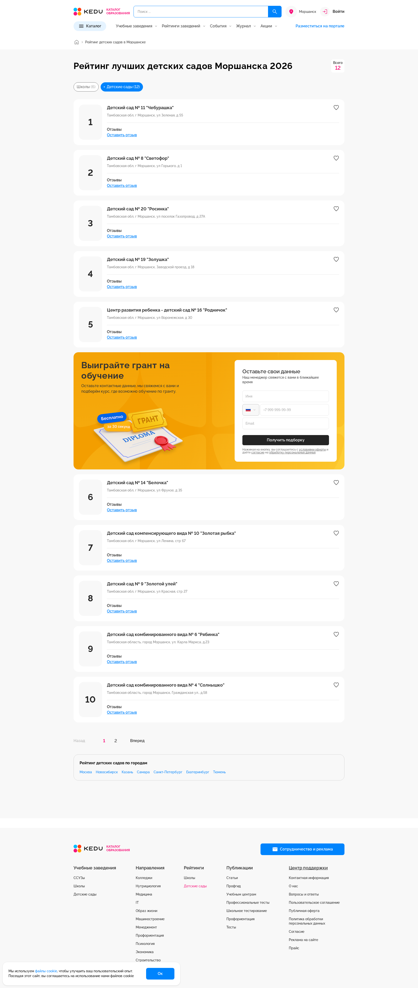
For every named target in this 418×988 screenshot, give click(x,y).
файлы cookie (46, 971)
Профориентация (150, 935)
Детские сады (85, 894)
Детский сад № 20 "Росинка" (138, 208)
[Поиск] (275, 11)
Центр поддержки (308, 867)
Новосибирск (107, 772)
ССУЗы (79, 878)
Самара (143, 772)
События (218, 26)
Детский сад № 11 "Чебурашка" (140, 107)
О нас (293, 886)
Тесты (231, 927)
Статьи (232, 878)
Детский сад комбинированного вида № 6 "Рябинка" (163, 634)
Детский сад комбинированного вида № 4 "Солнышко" (165, 685)
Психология (145, 944)
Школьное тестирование (246, 911)
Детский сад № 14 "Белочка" (137, 482)
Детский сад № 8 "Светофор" (138, 158)
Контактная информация (309, 878)
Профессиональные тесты (247, 902)
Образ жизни (146, 911)
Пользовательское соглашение (314, 902)
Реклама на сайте (303, 940)
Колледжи (144, 878)
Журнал (243, 26)
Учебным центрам (241, 894)
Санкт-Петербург (168, 772)
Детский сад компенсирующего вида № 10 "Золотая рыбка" (171, 533)
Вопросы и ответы (304, 894)
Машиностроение (150, 919)
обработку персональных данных (292, 452)
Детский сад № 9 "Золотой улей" (142, 583)
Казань (127, 772)
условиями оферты (312, 449)
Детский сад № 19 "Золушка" (138, 259)
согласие (257, 452)
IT (137, 902)
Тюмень (219, 772)
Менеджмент (146, 927)
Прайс (294, 948)
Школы (79, 886)
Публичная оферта (304, 911)
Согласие (296, 932)
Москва (86, 772)
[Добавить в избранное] (336, 107)
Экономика (145, 952)
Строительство (148, 960)
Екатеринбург (197, 772)
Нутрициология (148, 886)
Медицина (144, 894)
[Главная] (76, 42)
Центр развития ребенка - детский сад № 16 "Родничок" (167, 310)
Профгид (233, 886)
